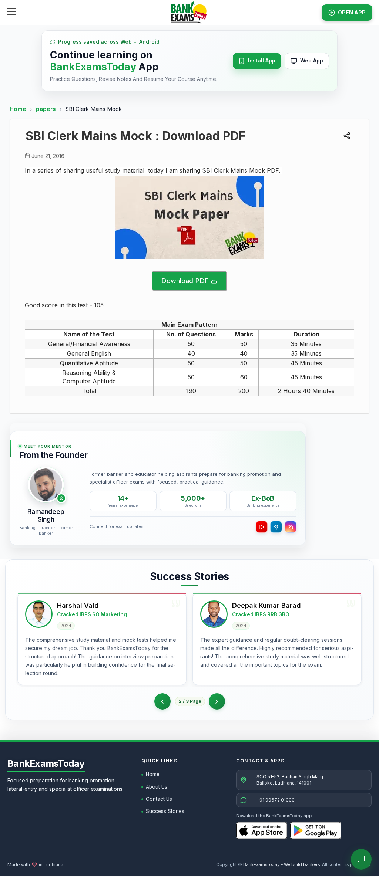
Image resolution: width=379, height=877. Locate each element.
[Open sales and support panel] (361, 859)
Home (18, 108)
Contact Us (159, 799)
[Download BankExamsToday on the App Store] (261, 830)
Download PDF (185, 281)
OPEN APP (352, 12)
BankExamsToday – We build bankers (281, 864)
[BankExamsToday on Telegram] (276, 527)
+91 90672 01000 (275, 800)
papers (46, 108)
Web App (311, 60)
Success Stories (165, 811)
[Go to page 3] (217, 701)
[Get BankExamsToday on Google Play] (315, 830)
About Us (156, 787)
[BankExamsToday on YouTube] (262, 527)
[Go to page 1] (162, 701)
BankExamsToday (46, 763)
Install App (261, 60)
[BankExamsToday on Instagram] (290, 527)
